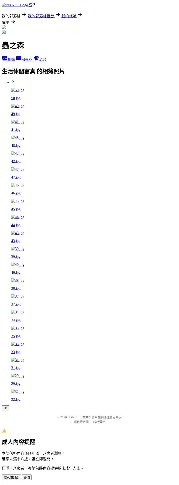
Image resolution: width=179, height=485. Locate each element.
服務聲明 (99, 422)
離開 (27, 477)
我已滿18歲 (11, 477)
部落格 (27, 60)
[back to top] (5, 408)
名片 (43, 60)
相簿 (11, 60)
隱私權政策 (81, 422)
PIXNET (73, 417)
